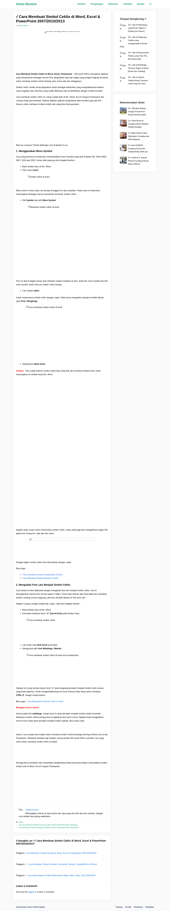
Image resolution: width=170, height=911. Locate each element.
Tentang (119, 907)
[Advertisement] (62, 54)
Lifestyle (127, 4)
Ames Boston (26, 4)
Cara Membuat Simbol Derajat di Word (40, 578)
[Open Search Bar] (150, 4)
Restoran (113, 4)
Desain (140, 4)
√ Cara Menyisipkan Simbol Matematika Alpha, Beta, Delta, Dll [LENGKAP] (60, 875)
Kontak (128, 907)
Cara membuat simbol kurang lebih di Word (42, 574)
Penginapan (97, 4)
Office (21, 822)
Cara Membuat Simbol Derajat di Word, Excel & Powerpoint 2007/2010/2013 (49, 828)
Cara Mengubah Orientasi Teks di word (45, 701)
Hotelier (81, 4)
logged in (32, 892)
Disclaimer (138, 907)
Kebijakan (149, 907)
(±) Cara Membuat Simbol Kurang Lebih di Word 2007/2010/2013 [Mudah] (48, 825)
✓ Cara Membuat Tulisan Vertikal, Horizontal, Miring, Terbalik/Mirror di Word (61, 864)
